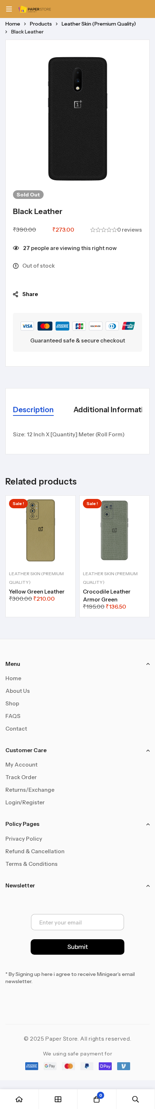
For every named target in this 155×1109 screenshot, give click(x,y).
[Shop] (58, 1099)
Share (30, 294)
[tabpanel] (77, 434)
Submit (77, 946)
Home (12, 24)
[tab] (33, 410)
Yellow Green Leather (37, 591)
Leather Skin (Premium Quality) (99, 24)
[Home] (19, 1099)
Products (41, 24)
